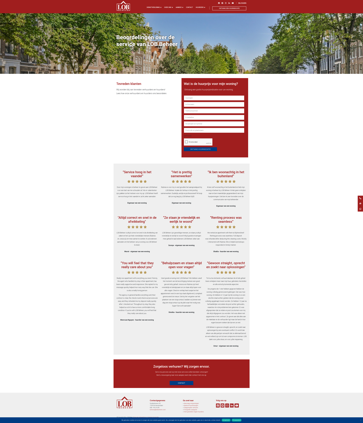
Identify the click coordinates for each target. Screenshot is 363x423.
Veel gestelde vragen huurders (194, 412)
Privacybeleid (237, 420)
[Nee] (361, 420)
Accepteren (226, 420)
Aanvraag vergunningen (191, 403)
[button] (360, 209)
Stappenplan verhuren (191, 407)
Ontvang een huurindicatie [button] (229, 8)
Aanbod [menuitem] (179, 7)
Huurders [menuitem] (200, 7)
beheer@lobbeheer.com (158, 410)
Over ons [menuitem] (167, 7)
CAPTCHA (187, 136)
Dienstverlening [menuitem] (153, 7)
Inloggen (242, 3)
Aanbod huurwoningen (191, 405)
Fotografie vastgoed (190, 410)
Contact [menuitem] (189, 7)
